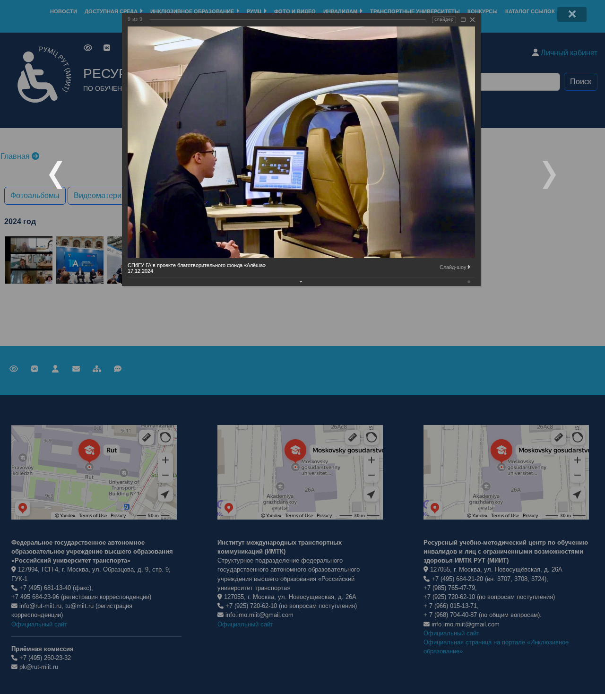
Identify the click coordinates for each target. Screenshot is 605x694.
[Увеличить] (463, 19)
